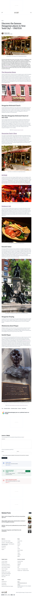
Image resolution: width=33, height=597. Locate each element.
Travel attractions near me (6, 565)
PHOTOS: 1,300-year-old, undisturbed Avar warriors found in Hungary (14, 526)
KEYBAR (4, 175)
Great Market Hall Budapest (6, 573)
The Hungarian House (9, 72)
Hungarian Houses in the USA (18, 129)
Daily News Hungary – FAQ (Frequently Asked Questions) (8, 544)
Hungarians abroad (14, 408)
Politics (19, 542)
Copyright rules (4, 581)
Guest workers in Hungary (6, 567)
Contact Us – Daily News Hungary (7, 542)
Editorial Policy (4, 584)
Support (3, 549)
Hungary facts (4, 570)
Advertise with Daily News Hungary (7, 586)
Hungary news (20, 540)
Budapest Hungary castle (6, 575)
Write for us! (4, 547)
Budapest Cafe (6, 206)
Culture (19, 548)
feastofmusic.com (26, 340)
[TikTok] (8, 594)
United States (24, 408)
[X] (6, 594)
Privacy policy (4, 583)
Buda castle (3, 576)
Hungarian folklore (7, 408)
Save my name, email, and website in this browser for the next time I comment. (16, 455)
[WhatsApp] (9, 594)
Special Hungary (20, 550)
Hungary (19, 408)
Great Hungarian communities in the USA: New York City (18, 405)
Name (3, 451)
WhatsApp (19, 562)
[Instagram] (5, 594)
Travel (19, 545)
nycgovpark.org (20, 254)
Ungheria (19, 554)
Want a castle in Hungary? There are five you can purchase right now (13, 517)
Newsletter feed (20, 561)
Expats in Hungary (5, 568)
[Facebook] (3, 594)
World (18, 551)
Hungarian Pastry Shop (9, 133)
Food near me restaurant (6, 564)
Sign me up (28, 471)
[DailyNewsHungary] (16, 12)
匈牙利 (19, 556)
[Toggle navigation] (2, 12)
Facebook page (6, 180)
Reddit (19, 565)
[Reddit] (12, 594)
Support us (7, 482)
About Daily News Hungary (6, 540)
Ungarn (19, 553)
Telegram (19, 564)
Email (18, 451)
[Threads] (14, 594)
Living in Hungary (4, 561)
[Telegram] (11, 594)
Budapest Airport (4, 562)
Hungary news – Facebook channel (23, 570)
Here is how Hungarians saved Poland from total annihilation (11, 530)
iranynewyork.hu (7, 66)
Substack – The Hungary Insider (23, 568)
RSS (18, 567)
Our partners (4, 546)
